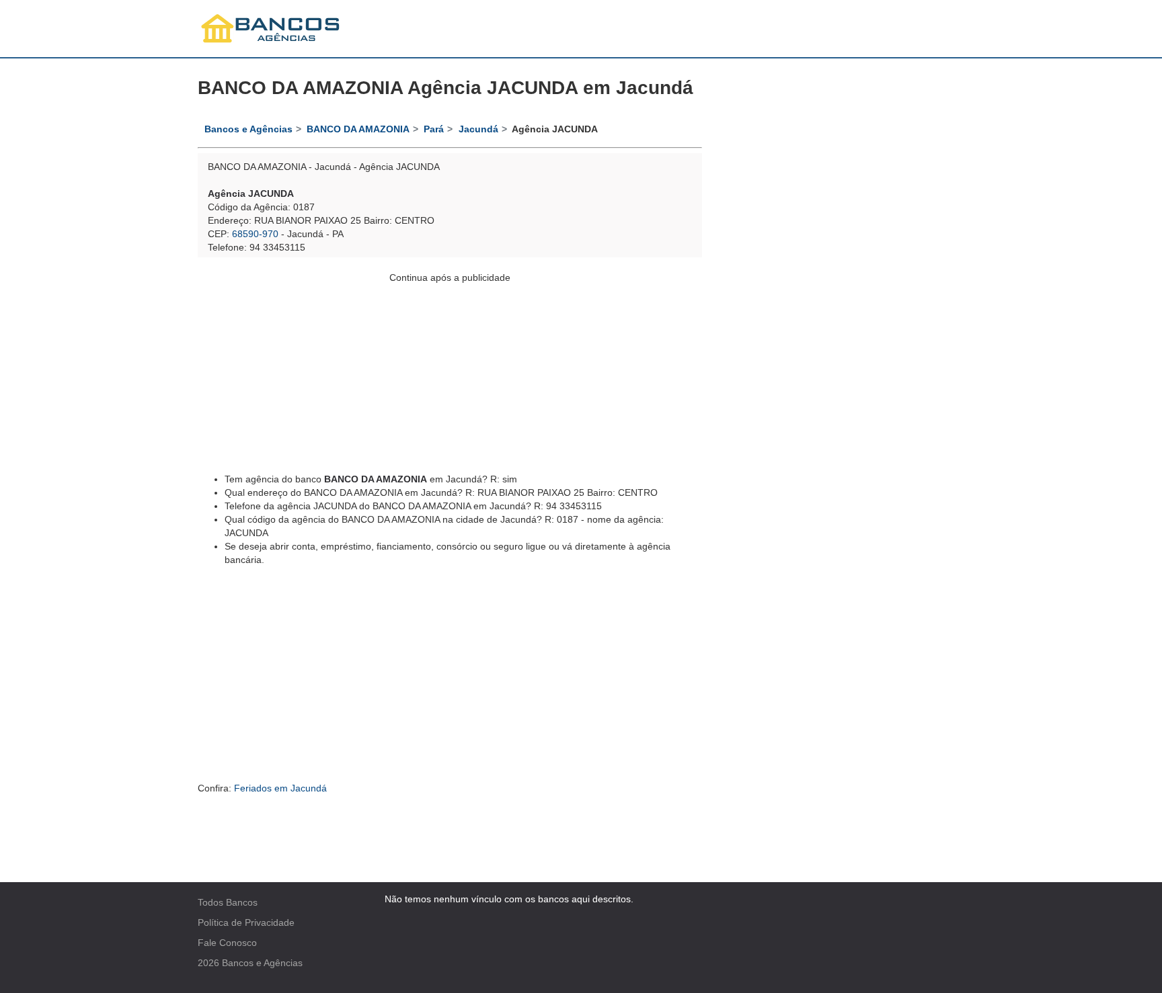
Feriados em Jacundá (280, 788)
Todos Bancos (228, 902)
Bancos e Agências (262, 962)
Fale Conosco (227, 942)
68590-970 (255, 233)
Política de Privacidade (246, 922)
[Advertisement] (450, 378)
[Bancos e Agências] (271, 28)
